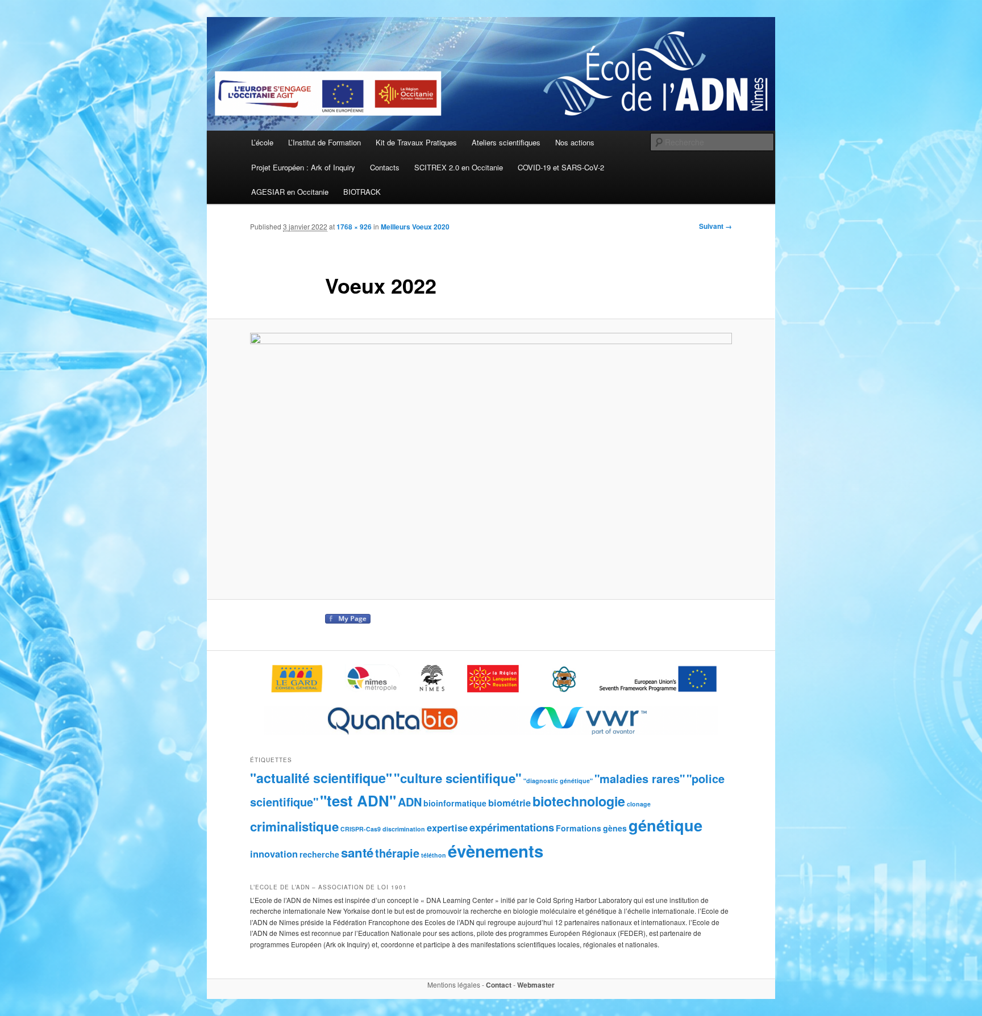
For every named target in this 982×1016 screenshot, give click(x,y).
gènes (615, 828)
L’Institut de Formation (324, 142)
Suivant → (715, 226)
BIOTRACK (362, 191)
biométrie (509, 802)
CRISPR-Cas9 (360, 829)
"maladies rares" (639, 778)
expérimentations (511, 827)
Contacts (385, 167)
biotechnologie (578, 801)
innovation (274, 853)
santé (357, 852)
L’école (262, 142)
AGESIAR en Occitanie (289, 191)
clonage (639, 804)
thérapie (397, 852)
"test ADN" (358, 800)
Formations (578, 828)
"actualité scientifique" (321, 777)
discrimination (403, 829)
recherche (319, 854)
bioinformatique (454, 803)
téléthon (433, 855)
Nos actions (574, 142)
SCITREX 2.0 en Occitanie (458, 167)
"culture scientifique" (458, 778)
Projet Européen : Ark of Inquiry (303, 167)
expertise (447, 827)
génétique (665, 825)
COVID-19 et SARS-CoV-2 (561, 167)
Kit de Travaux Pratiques (416, 142)
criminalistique (294, 826)
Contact (498, 985)
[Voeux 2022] (491, 459)
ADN (410, 801)
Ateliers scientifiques (506, 142)
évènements (495, 851)
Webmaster (536, 985)
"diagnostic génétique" (558, 780)
